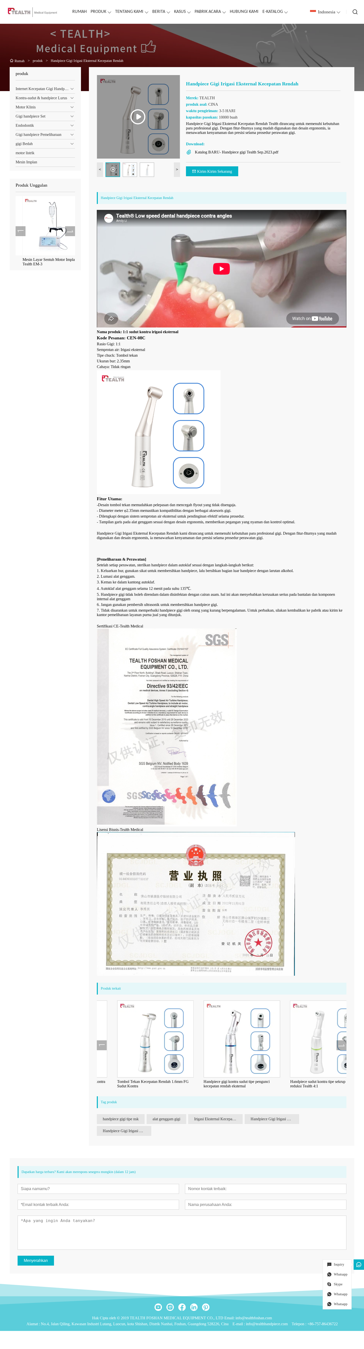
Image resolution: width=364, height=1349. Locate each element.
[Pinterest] (206, 1307)
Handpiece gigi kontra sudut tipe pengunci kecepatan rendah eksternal (216, 1083)
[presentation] (21, 231)
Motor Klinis (26, 107)
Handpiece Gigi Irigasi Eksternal (127, 1131)
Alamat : (33, 1324)
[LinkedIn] (194, 1307)
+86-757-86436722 (322, 1324)
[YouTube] (158, 1307)
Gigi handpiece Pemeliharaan (38, 134)
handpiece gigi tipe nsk (121, 1119)
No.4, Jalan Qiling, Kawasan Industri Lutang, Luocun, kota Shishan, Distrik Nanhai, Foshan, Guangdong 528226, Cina (135, 1324)
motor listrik (25, 153)
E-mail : (239, 1324)
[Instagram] (170, 1307)
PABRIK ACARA (208, 11)
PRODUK (98, 11)
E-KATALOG (272, 11)
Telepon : (299, 1324)
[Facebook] (182, 1307)
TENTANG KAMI (129, 11)
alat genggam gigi (166, 1119)
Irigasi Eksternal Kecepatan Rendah (218, 1119)
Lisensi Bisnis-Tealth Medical (120, 829)
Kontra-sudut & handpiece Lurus (41, 98)
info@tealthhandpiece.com (267, 1324)
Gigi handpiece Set (30, 116)
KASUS (180, 11)
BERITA (158, 11)
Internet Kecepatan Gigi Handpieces (44, 89)
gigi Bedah (24, 144)
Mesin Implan (26, 162)
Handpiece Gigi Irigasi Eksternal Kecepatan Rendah (275, 1119)
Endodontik (25, 125)
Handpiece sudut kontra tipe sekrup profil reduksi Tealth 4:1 (302, 1083)
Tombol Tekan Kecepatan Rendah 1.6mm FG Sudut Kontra (133, 1083)
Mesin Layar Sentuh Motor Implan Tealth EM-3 (43, 261)
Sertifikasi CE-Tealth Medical (120, 626)
